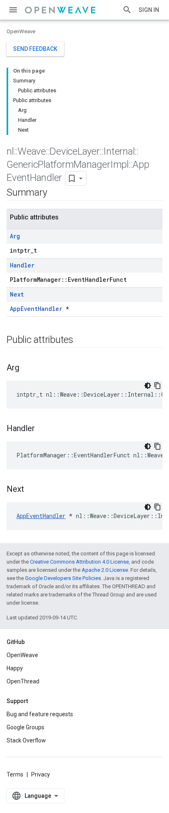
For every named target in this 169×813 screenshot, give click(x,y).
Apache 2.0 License (105, 570)
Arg (15, 236)
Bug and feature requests (40, 714)
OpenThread (23, 681)
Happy (15, 668)
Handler (22, 265)
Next (17, 294)
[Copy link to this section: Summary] (55, 193)
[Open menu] (13, 10)
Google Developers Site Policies (63, 578)
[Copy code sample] (157, 386)
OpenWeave (21, 31)
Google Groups (25, 727)
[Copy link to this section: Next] (32, 490)
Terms (15, 774)
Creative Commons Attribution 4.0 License (79, 562)
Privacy (40, 774)
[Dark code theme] (148, 386)
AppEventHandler (36, 309)
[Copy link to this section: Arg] (27, 368)
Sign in (149, 10)
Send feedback (35, 49)
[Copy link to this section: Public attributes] (81, 340)
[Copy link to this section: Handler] (43, 429)
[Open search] (127, 10)
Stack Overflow (26, 740)
